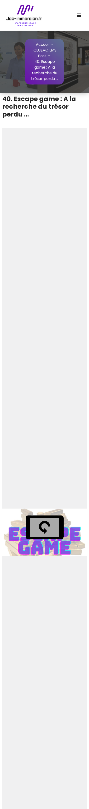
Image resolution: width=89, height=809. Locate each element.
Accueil (42, 44)
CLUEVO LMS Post (44, 53)
